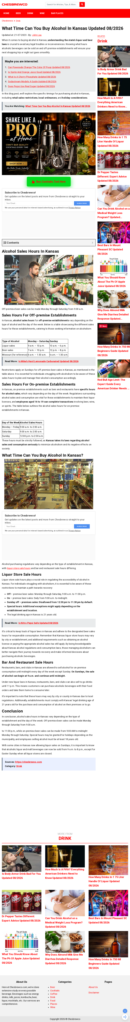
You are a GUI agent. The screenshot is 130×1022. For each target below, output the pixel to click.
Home (6, 13)
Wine (42, 13)
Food (52, 1000)
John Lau (37, 35)
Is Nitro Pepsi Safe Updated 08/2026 (38, 623)
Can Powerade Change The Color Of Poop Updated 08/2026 (39, 67)
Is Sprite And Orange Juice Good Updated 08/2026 (34, 72)
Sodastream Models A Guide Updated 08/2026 (32, 81)
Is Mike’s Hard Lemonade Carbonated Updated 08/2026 (48, 361)
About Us (93, 987)
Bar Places (57, 13)
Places (53, 1004)
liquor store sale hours (18, 568)
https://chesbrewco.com (28, 762)
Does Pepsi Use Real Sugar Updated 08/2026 (31, 86)
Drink (30, 13)
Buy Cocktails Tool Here (51, 181)
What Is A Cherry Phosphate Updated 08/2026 (32, 76)
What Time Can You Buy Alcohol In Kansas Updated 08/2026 (57, 106)
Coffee (53, 994)
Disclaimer (94, 992)
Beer (18, 13)
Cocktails (55, 990)
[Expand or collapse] (92, 243)
